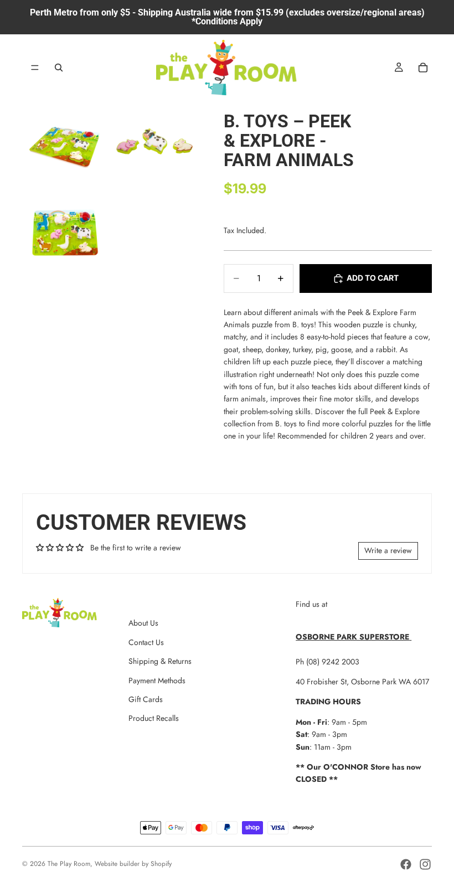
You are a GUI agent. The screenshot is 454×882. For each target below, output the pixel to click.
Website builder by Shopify (133, 864)
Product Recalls (153, 718)
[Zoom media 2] (154, 144)
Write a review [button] (388, 550)
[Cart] (423, 67)
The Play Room (69, 864)
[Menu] (35, 67)
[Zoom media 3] (65, 232)
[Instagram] (425, 864)
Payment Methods (156, 680)
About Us (143, 622)
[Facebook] (405, 864)
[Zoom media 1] (65, 144)
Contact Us (146, 642)
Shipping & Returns (160, 661)
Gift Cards (145, 699)
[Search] (59, 67)
